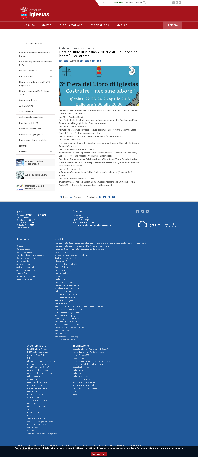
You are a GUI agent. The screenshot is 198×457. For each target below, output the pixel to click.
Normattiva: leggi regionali (31, 134)
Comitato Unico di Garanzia (34, 187)
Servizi (47, 24)
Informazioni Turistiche (36, 406)
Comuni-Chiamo (61, 267)
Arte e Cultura (33, 379)
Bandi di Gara (22, 273)
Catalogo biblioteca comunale (67, 288)
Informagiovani (33, 403)
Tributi (30, 409)
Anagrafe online (61, 273)
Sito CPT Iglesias (62, 333)
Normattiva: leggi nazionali (31, 129)
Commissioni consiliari (25, 258)
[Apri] (51, 62)
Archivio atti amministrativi (66, 264)
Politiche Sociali (33, 376)
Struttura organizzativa (26, 270)
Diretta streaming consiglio (66, 294)
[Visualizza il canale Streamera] (180, 3)
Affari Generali (33, 397)
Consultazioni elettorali (36, 415)
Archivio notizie (26, 106)
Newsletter (24, 152)
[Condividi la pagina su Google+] (114, 197)
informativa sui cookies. (171, 448)
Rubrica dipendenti (63, 291)
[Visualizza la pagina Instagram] (177, 3)
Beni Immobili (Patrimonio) (38, 382)
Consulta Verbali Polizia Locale (67, 285)
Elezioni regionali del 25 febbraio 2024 (34, 92)
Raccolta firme (26, 76)
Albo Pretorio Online (36, 175)
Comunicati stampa (28, 100)
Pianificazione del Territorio (38, 364)
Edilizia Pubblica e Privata (38, 370)
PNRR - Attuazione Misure (37, 352)
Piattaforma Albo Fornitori (65, 303)
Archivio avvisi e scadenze (31, 117)
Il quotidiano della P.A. (29, 123)
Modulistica (60, 279)
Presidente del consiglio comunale (30, 255)
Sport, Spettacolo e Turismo (38, 400)
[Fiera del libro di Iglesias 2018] (99, 86)
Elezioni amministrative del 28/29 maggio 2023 (34, 84)
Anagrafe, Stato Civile (36, 355)
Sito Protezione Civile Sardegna (68, 337)
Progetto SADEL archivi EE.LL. (67, 270)
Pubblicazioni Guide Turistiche (33, 140)
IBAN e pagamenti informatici (67, 318)
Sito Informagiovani (63, 331)
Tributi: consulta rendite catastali (68, 309)
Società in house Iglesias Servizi (40, 422)
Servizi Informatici (34, 427)
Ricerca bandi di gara (64, 282)
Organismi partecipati (25, 276)
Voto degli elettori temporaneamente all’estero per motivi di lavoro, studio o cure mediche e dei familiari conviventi (100, 243)
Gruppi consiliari (23, 261)
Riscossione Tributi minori (37, 412)
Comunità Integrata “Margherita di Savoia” (34, 54)
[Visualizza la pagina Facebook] (173, 3)
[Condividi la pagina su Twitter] (105, 197)
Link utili (23, 146)
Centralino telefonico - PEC (65, 258)
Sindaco (19, 246)
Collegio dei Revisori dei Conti (28, 279)
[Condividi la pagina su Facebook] (100, 197)
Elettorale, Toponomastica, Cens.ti (41, 361)
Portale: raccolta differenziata (67, 324)
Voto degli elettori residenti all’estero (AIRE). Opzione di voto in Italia (82, 246)
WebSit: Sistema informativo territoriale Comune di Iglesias (79, 306)
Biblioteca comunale (35, 385)
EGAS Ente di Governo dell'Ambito (68, 340)
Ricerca (121, 24)
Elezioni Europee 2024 (29, 71)
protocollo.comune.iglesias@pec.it (94, 225)
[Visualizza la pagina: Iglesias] (59, 48)
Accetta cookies (99, 454)
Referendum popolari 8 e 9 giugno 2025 (34, 63)
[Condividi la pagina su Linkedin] (109, 197)
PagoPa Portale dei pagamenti (67, 315)
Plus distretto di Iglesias (65, 300)
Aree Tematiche (71, 24)
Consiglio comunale (24, 252)
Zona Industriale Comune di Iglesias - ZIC (44, 434)
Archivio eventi (26, 111)
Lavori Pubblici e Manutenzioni (39, 373)
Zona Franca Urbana (36, 418)
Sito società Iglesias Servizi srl (67, 321)
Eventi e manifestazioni (83, 48)
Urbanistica (32, 358)
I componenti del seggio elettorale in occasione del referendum (80, 249)
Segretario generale (24, 264)
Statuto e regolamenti (25, 267)
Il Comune (28, 24)
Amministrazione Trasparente (34, 162)
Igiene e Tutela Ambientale (37, 388)
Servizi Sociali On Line (64, 276)
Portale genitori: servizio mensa (68, 297)
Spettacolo (31, 431)
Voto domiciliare (61, 252)
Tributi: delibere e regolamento (67, 312)
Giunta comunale (23, 249)
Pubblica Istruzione (35, 394)
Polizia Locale (32, 391)
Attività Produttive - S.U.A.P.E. (39, 367)
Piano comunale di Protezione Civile (69, 328)
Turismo (172, 24)
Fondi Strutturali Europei (37, 349)
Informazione (99, 24)
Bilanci (19, 243)
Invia (65, 197)
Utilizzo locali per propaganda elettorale (71, 255)
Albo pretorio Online (63, 261)
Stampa (77, 197)
